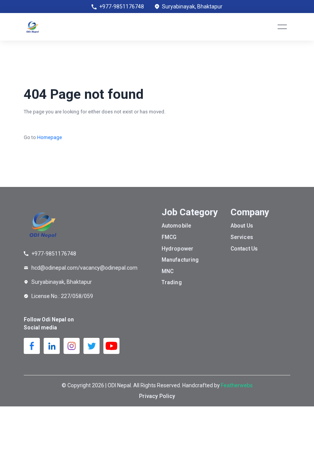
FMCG (169, 237)
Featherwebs (237, 385)
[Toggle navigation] (282, 27)
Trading (172, 282)
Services (242, 237)
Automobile (176, 226)
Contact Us (244, 249)
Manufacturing (180, 260)
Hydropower (177, 249)
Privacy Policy (157, 396)
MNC (167, 271)
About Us (242, 226)
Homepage (49, 137)
